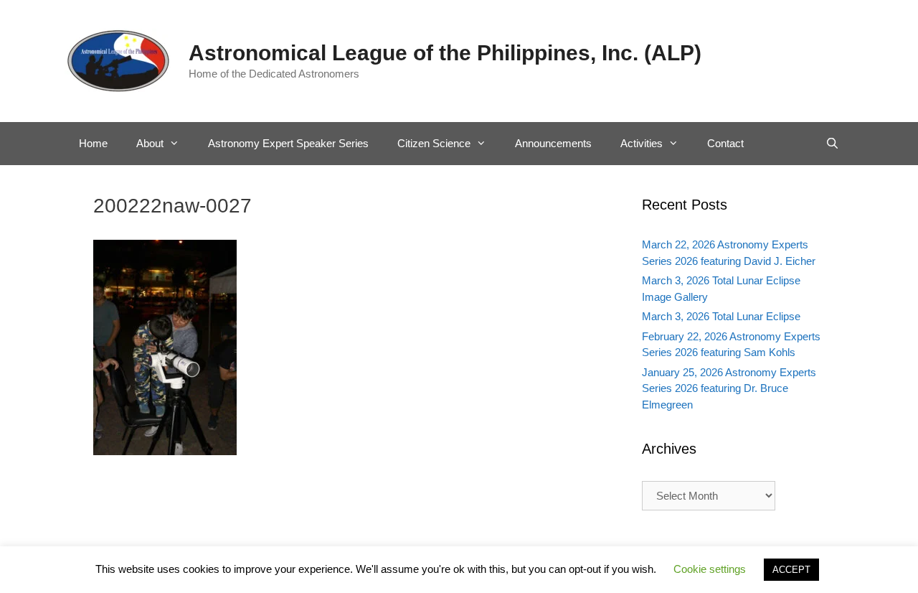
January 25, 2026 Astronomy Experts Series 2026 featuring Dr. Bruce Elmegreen (729, 388)
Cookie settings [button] (709, 569)
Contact (725, 143)
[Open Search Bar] (832, 143)
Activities (641, 143)
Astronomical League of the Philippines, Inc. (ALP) (445, 53)
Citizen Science (433, 143)
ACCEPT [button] (791, 569)
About (150, 143)
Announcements (553, 143)
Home (93, 143)
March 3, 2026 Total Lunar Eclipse (721, 316)
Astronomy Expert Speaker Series (288, 143)
